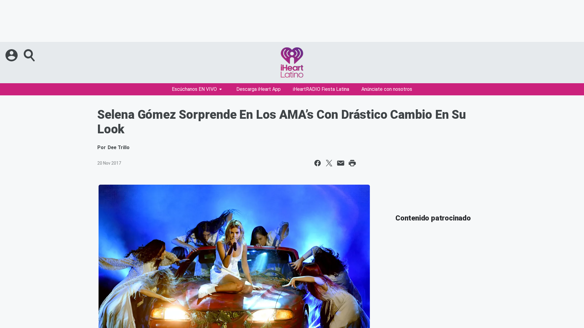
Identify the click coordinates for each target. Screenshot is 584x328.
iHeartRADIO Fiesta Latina (321, 89)
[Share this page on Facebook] (317, 163)
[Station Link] (292, 62)
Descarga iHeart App (258, 89)
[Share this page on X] (329, 163)
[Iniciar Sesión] (12, 55)
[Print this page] (352, 163)
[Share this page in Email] (340, 163)
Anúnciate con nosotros (386, 89)
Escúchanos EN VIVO (194, 89)
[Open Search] (30, 55)
